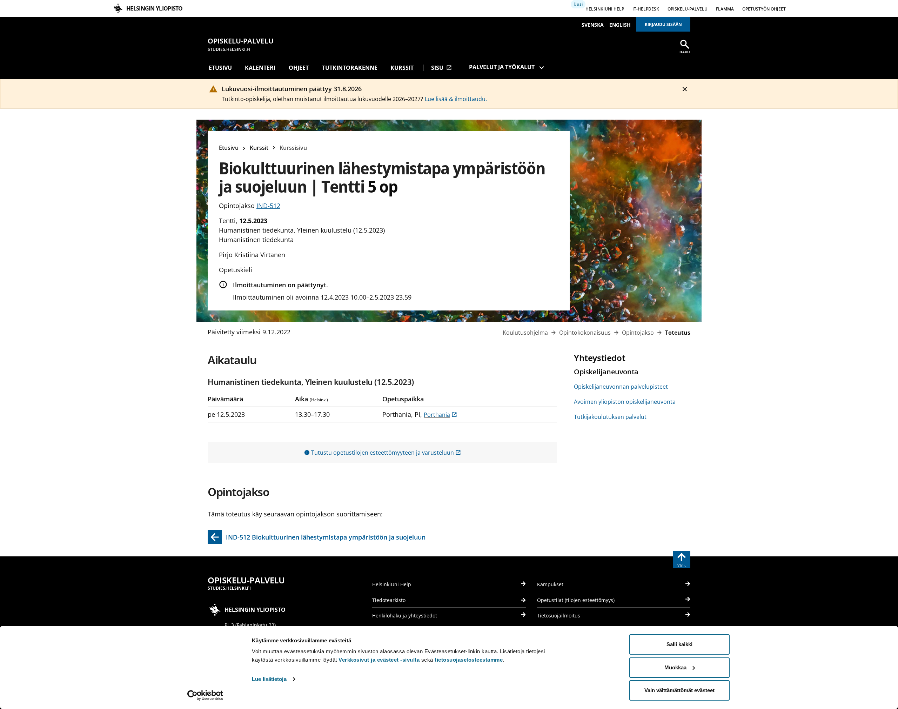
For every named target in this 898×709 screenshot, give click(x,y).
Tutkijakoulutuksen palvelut (610, 417)
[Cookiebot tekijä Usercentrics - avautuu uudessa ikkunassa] (205, 695)
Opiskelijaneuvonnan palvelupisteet (621, 386)
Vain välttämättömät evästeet (679, 690)
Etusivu (220, 68)
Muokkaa (675, 667)
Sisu (441, 68)
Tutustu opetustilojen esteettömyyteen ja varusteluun (386, 452)
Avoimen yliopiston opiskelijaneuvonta (625, 402)
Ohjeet (299, 68)
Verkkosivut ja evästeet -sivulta (379, 660)
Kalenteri (260, 68)
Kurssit (402, 68)
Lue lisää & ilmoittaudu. (456, 99)
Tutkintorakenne (349, 68)
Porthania (440, 415)
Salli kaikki (679, 644)
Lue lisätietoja (269, 679)
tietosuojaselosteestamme (469, 660)
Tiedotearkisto (389, 600)
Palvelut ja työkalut (502, 67)
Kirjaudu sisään (663, 24)
